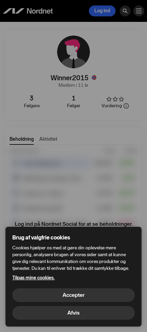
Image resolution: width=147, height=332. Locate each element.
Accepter (73, 295)
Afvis (73, 312)
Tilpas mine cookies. (33, 278)
